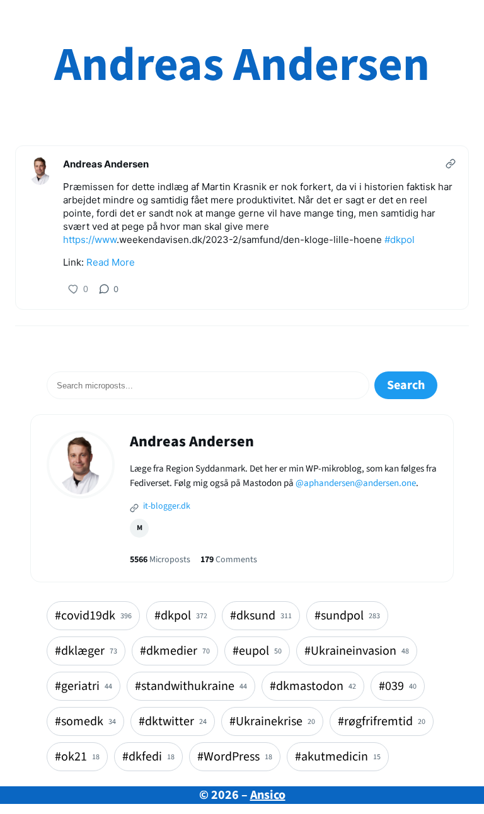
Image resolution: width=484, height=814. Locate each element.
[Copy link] (451, 164)
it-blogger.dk (165, 506)
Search (406, 385)
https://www (90, 240)
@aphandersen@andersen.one (356, 483)
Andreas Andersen (242, 65)
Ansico (267, 795)
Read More (110, 262)
